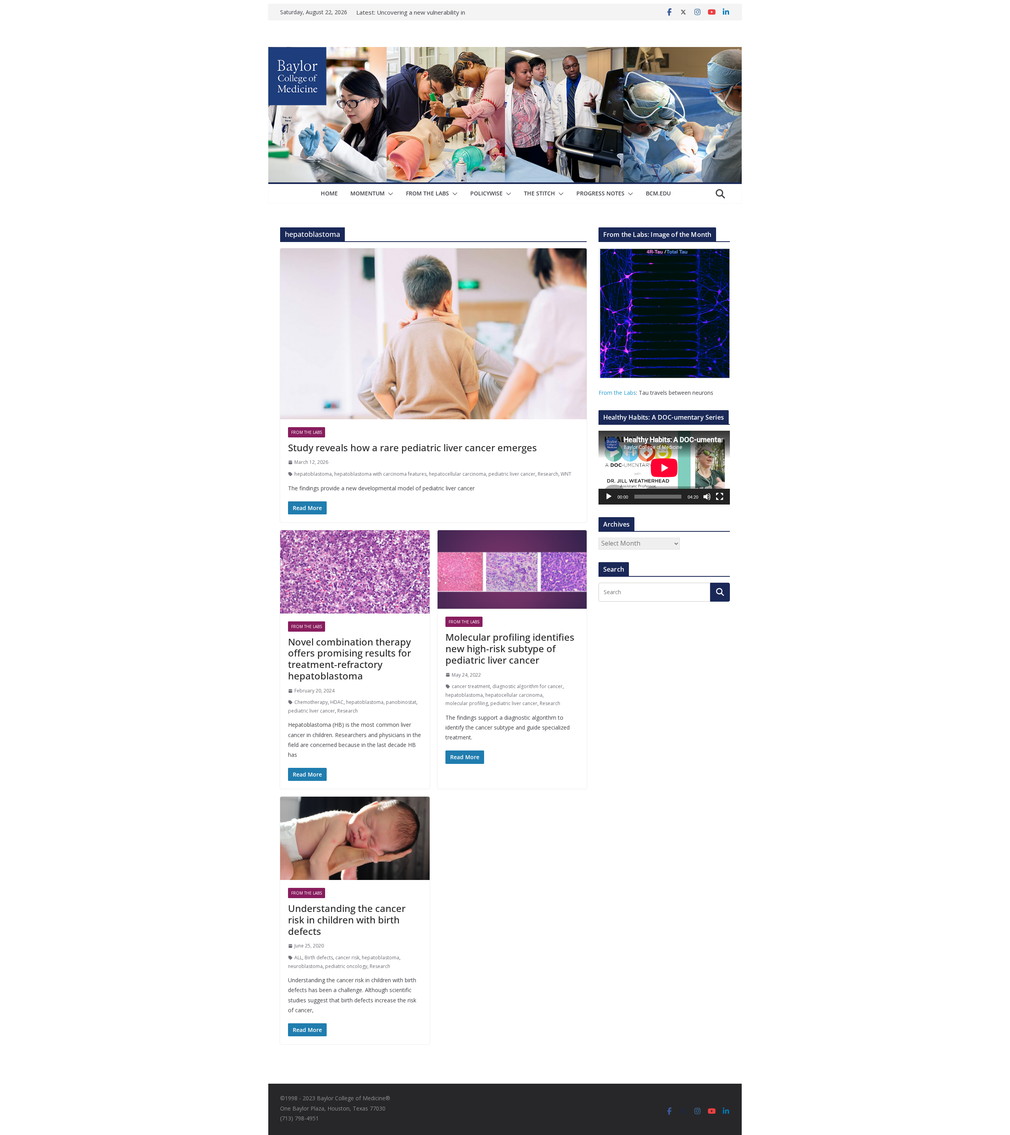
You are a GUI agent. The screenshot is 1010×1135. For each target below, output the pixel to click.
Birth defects (319, 957)
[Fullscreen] (720, 497)
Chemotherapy (311, 702)
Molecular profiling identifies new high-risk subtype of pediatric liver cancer (509, 648)
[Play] (609, 497)
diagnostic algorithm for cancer (527, 686)
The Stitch (539, 193)
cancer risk (347, 957)
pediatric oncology (346, 966)
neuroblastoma (305, 966)
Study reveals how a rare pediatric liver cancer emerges (412, 447)
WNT (566, 474)
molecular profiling (466, 703)
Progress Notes (600, 193)
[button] (389, 194)
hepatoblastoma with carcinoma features (380, 474)
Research (548, 474)
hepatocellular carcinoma (457, 474)
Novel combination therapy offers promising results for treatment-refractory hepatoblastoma (349, 658)
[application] (664, 468)
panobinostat (401, 702)
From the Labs (617, 392)
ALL (298, 957)
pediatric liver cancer (511, 474)
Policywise (486, 193)
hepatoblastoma (313, 474)
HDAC (337, 702)
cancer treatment (471, 686)
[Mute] (707, 497)
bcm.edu (658, 193)
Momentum (367, 193)
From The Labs (427, 193)
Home (329, 193)
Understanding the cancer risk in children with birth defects (347, 920)
